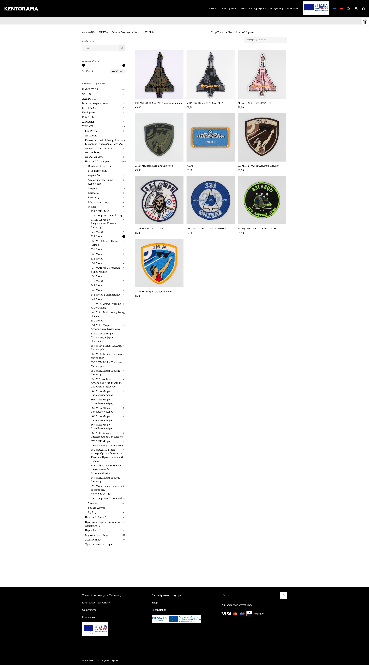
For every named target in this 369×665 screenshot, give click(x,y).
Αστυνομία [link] (91, 135)
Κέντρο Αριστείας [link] (98, 202)
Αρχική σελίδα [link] (88, 32)
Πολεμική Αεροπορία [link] (121, 32)
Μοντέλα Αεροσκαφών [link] (95, 103)
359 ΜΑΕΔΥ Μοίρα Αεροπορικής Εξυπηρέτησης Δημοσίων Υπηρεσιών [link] (107, 383)
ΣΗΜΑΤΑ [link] (103, 32)
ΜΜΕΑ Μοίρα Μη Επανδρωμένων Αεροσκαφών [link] (107, 496)
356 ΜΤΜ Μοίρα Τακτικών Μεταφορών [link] (106, 364)
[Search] (283, 595)
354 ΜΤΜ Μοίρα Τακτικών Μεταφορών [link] (106, 347)
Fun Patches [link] (91, 130)
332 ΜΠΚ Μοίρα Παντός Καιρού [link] (105, 242)
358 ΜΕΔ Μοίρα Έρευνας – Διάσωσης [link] (106, 372)
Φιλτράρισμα (117, 71)
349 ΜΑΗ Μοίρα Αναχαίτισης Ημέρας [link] (108, 314)
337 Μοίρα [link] (97, 263)
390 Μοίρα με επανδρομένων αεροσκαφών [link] (107, 487)
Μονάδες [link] (93, 503)
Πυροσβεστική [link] (93, 530)
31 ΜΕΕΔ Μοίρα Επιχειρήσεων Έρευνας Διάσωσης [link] (103, 223)
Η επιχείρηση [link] (159, 609)
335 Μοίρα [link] (97, 253)
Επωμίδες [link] (93, 197)
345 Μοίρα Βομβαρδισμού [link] (106, 294)
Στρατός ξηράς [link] (93, 539)
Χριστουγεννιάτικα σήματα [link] (100, 544)
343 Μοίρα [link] (97, 290)
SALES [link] (86, 94)
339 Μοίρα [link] (97, 276)
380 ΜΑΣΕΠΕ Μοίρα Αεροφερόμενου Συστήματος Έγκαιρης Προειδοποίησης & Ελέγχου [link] (107, 455)
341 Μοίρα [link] (97, 285)
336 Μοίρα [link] (97, 258)
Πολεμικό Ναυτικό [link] (95, 517)
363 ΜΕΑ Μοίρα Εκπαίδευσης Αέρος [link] (102, 418)
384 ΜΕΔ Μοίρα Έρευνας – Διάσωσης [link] (106, 479)
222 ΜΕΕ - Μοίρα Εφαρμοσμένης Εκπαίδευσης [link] (107, 213)
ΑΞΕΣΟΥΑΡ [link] (89, 98)
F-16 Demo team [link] (97, 170)
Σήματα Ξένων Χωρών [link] (98, 534)
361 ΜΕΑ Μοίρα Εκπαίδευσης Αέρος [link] (102, 401)
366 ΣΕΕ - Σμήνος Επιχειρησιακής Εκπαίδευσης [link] (107, 434)
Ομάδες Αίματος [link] (94, 156)
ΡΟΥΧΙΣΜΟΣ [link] (90, 117)
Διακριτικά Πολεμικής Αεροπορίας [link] (100, 181)
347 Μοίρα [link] (97, 299)
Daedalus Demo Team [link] (100, 166)
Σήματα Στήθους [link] (97, 507)
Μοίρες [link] (137, 32)
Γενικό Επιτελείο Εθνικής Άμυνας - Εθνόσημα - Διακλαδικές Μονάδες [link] (105, 142)
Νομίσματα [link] (88, 112)
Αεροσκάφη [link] (94, 175)
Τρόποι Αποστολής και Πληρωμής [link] (101, 595)
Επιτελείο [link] (93, 192)
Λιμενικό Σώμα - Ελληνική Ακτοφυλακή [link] (100, 150)
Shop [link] (155, 602)
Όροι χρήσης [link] (89, 609)
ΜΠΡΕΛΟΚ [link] (89, 107)
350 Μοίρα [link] (97, 320)
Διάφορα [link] (93, 188)
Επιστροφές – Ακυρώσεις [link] (96, 602)
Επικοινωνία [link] (89, 616)
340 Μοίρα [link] (97, 280)
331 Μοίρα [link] (97, 236)
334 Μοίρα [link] (97, 249)
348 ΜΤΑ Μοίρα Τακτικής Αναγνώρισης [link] (106, 305)
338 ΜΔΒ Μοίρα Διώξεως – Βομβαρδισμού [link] (106, 269)
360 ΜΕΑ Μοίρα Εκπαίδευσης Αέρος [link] (102, 393)
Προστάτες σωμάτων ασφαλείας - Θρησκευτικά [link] (104, 523)
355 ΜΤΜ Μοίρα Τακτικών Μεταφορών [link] (106, 355)
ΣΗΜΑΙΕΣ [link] (88, 121)
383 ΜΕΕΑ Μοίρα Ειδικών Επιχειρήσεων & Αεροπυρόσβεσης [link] (106, 469)
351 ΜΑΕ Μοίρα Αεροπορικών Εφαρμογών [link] (105, 327)
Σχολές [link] (92, 512)
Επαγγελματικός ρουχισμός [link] (167, 595)
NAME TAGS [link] (90, 89)
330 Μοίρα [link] (97, 231)
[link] (365, 22)
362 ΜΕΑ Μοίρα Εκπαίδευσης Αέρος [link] (102, 409)
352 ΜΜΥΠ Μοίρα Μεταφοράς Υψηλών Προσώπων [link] (102, 337)
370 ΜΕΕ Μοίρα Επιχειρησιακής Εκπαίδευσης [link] (107, 443)
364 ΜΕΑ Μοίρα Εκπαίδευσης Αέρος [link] (102, 426)
